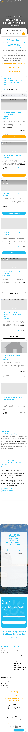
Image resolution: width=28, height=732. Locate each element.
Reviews (16, 665)
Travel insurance (19, 657)
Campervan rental (19, 653)
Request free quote (7, 490)
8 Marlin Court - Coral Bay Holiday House (11, 315)
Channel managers (6, 683)
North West (4, 655)
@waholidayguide (14, 71)
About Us (3, 661)
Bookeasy (14, 717)
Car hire (16, 651)
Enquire (13, 637)
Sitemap (19, 719)
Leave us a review (19, 669)
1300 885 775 (14, 695)
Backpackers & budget (12, 89)
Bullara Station (10, 194)
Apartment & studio (11, 87)
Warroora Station (11, 156)
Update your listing (6, 681)
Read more (9, 127)
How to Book (17, 663)
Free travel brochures (20, 659)
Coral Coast (4, 651)
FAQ (15, 661)
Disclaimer (13, 719)
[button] (14, 30)
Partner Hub (4, 688)
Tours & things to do (19, 655)
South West (4, 659)
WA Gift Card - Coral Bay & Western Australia (13, 115)
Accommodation (19, 648)
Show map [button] (22, 130)
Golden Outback (5, 653)
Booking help (19, 730)
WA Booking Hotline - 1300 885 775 (14, 63)
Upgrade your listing (7, 679)
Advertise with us (6, 677)
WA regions (4, 648)
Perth (2, 657)
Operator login (16, 723)
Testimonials (4, 686)
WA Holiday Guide (14, 67)
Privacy (8, 719)
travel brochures (17, 441)
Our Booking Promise (20, 667)
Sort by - (6, 95)
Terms (19, 717)
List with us (8, 723)
